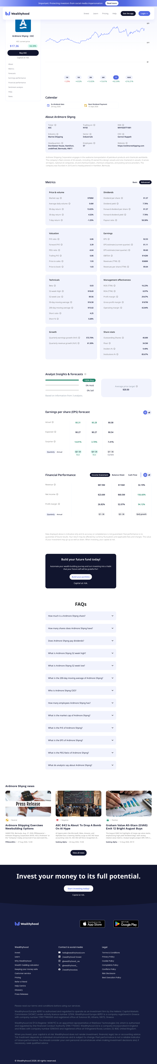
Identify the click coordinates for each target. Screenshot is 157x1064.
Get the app (128, 13)
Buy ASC (23, 53)
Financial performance (17, 82)
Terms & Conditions (111, 952)
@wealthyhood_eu (71, 961)
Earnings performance (17, 78)
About (10, 64)
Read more (112, 3)
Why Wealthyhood (23, 961)
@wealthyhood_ (69, 965)
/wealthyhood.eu (70, 969)
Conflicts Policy (109, 969)
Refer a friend (21, 981)
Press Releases (21, 994)
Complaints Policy (110, 965)
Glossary (19, 990)
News (10, 96)
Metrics (11, 69)
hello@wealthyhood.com (73, 952)
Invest (86, 13)
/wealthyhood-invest (71, 957)
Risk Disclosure (108, 973)
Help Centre (20, 986)
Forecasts (12, 73)
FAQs (10, 92)
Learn (95, 13)
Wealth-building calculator (27, 965)
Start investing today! (78, 888)
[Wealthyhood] (17, 14)
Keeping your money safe (26, 969)
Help (115, 13)
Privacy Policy (108, 956)
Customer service (23, 973)
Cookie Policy (108, 961)
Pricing (105, 13)
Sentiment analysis (15, 87)
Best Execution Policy (111, 977)
